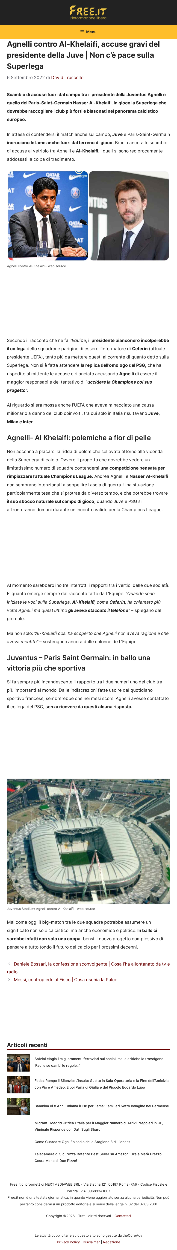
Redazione (111, 1242)
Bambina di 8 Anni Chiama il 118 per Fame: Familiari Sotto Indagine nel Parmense (102, 1106)
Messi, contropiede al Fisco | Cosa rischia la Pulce (65, 979)
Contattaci (123, 1216)
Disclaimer (91, 1242)
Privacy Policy (68, 1242)
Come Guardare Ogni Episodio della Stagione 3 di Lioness (82, 1142)
